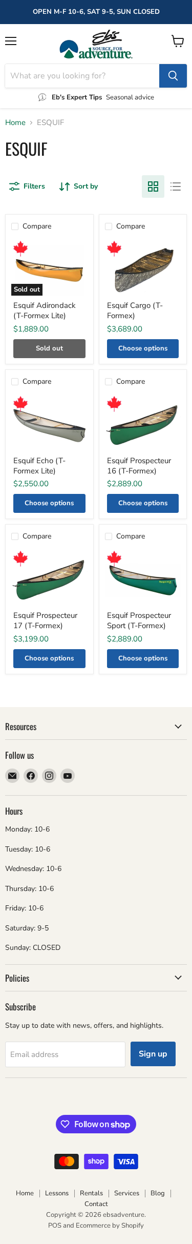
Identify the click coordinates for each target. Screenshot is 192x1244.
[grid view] (153, 186)
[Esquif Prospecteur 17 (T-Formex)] (49, 580)
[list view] (175, 186)
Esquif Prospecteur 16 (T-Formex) (139, 465)
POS (54, 1225)
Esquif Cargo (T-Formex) (135, 310)
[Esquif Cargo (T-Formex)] (143, 270)
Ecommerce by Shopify (110, 1225)
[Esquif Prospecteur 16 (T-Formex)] (143, 425)
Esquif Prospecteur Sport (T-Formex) (139, 620)
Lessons (57, 1193)
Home (15, 122)
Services (126, 1193)
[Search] (173, 76)
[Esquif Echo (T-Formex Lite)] (49, 425)
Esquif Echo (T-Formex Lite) (39, 465)
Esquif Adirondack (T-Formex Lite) (44, 310)
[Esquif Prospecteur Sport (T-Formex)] (143, 580)
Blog (158, 1193)
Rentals (91, 1193)
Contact (96, 1204)
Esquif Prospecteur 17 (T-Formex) (45, 620)
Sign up (153, 1054)
